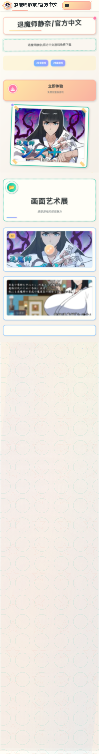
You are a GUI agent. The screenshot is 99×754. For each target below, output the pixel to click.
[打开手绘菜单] (76, 5)
